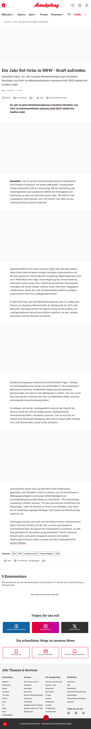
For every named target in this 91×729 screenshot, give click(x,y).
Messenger (28, 688)
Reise (4, 712)
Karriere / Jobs (51, 685)
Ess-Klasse (28, 698)
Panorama (56, 14)
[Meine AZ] (86, 5)
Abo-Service (50, 692)
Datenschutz (71, 688)
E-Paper (48, 695)
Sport (31, 14)
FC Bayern (5, 692)
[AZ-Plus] (4, 5)
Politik (77, 14)
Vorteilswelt (28, 702)
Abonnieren (50, 688)
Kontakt (48, 698)
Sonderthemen (51, 712)
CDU (52, 269)
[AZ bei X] (83, 713)
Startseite (7, 22)
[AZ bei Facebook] (68, 713)
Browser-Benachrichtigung (33, 695)
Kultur (4, 708)
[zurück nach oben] (46, 719)
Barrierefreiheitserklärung (76, 692)
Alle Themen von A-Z (31, 682)
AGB (68, 685)
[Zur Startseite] (46, 8)
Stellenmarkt (28, 712)
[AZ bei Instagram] (76, 713)
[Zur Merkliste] (79, 5)
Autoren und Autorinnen (54, 682)
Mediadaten (50, 702)
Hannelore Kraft (47, 108)
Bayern (22, 14)
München (7, 14)
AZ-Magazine (50, 708)
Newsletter (28, 685)
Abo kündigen (72, 695)
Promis (44, 14)
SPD (59, 108)
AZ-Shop (48, 705)
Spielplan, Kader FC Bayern (33, 705)
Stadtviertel (6, 685)
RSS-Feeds (28, 692)
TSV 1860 (5, 695)
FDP (43, 489)
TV (69, 14)
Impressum (71, 682)
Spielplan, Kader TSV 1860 (33, 708)
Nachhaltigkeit (7, 715)
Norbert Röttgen (18, 543)
